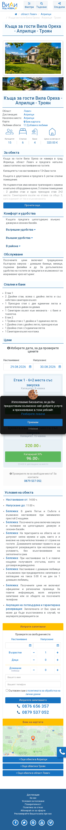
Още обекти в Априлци (33, 759)
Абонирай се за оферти (33, 810)
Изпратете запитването (33, 700)
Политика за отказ (33, 807)
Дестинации (33, 794)
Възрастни (15, 652)
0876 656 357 (35, 706)
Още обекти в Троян (33, 766)
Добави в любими (37, 125)
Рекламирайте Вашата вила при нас (33, 813)
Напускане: (40, 360)
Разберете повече (33, 414)
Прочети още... (33, 205)
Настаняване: (11, 360)
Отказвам (33, 429)
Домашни (15, 669)
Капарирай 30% (33, 457)
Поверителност (33, 804)
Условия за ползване (33, 801)
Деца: (15, 659)
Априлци (29, 114)
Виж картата (32, 121)
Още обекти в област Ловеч (33, 773)
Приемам (33, 422)
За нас (33, 798)
